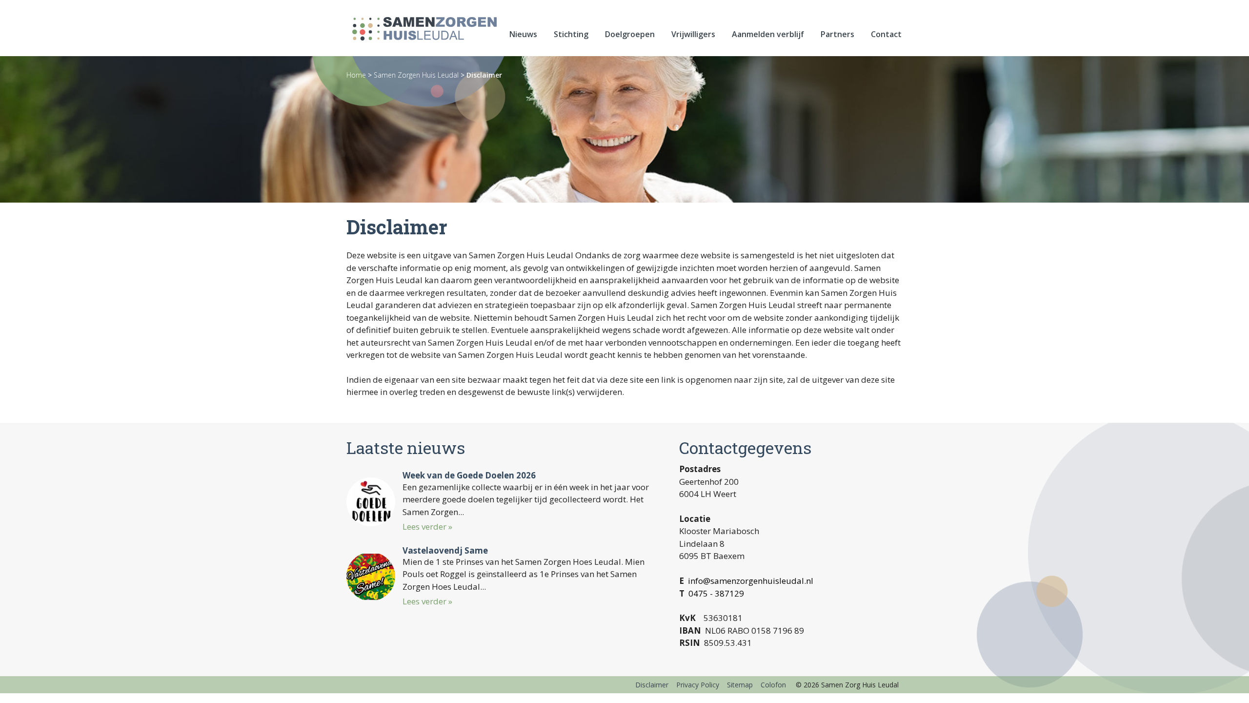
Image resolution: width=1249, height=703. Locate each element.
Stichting (571, 34)
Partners (837, 34)
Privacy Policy (697, 684)
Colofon (773, 684)
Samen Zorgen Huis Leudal (416, 75)
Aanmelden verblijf (768, 34)
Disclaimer (484, 75)
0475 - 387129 (716, 593)
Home (356, 75)
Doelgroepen (630, 34)
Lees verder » (427, 526)
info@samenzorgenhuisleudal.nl (750, 580)
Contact (886, 34)
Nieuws (523, 34)
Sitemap (740, 684)
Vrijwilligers (693, 34)
